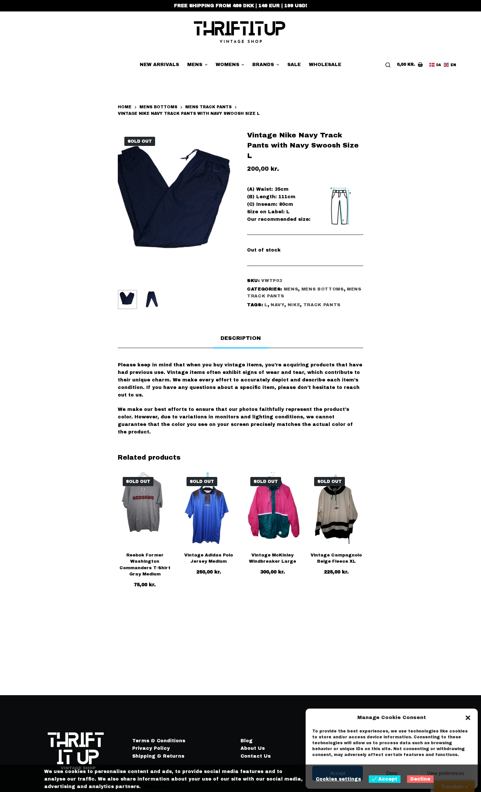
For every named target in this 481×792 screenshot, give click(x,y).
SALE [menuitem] (294, 64)
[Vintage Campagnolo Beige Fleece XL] (336, 508)
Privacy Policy (151, 748)
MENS (291, 289)
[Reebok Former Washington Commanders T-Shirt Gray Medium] (145, 508)
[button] (468, 717)
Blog (246, 740)
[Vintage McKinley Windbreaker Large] (272, 508)
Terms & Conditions (158, 740)
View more (156, 786)
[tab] (241, 338)
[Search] (387, 64)
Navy (278, 305)
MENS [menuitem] (194, 64)
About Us (252, 748)
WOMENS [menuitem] (227, 64)
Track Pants (322, 305)
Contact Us (255, 756)
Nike (294, 305)
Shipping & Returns (158, 756)
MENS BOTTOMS (322, 289)
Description (241, 338)
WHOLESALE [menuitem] (325, 64)
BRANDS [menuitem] (263, 64)
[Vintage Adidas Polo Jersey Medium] (209, 508)
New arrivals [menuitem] (159, 64)
